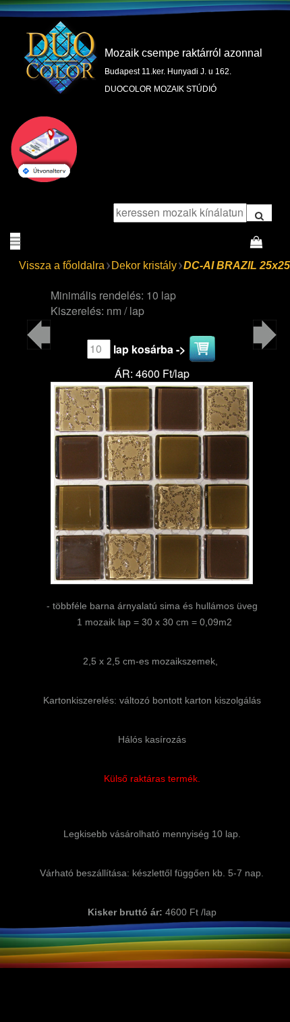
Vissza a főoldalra (62, 265)
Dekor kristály (144, 265)
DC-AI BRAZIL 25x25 (236, 265)
